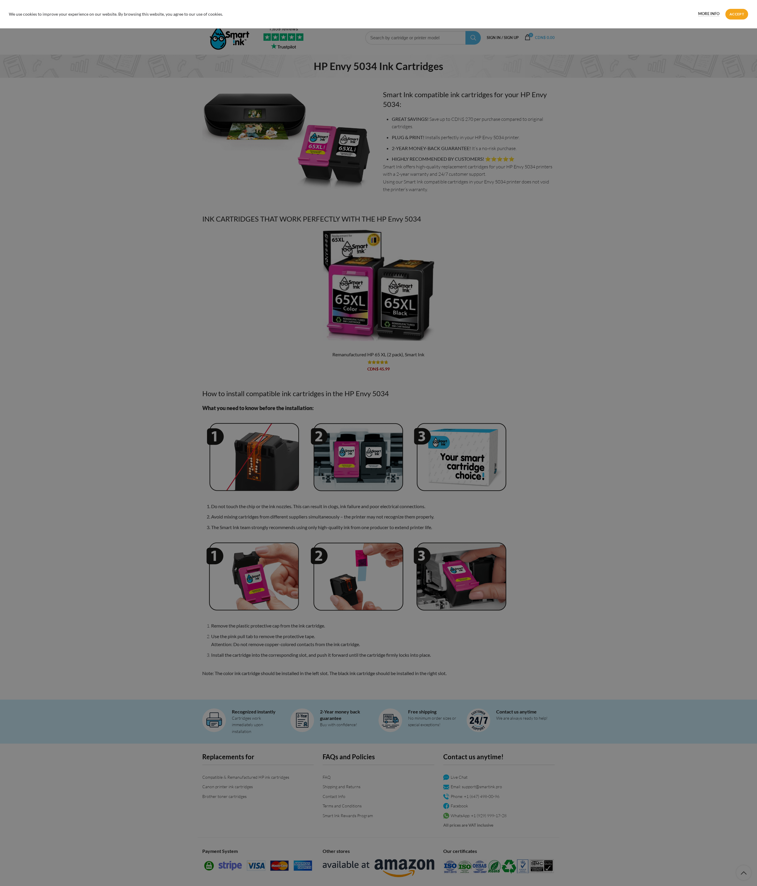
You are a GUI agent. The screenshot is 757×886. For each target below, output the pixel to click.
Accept (736, 14)
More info (708, 13)
